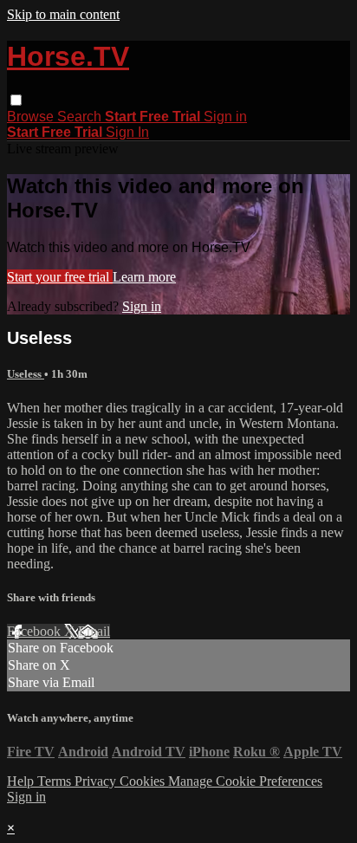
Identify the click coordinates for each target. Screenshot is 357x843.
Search (81, 116)
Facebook (35, 631)
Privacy (97, 781)
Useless (25, 373)
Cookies (144, 781)
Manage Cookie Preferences (245, 781)
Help (22, 781)
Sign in (225, 116)
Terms (56, 781)
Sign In (127, 132)
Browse (32, 116)
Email (94, 631)
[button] (16, 100)
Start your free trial (60, 276)
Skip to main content (63, 14)
